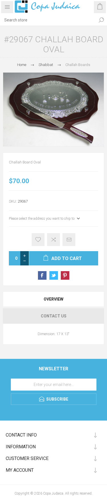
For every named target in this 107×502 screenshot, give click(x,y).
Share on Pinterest (65, 275)
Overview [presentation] (53, 299)
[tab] (53, 299)
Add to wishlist (38, 239)
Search (101, 20)
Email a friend (68, 239)
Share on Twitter (53, 275)
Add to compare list (53, 239)
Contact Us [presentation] (53, 316)
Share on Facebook (42, 275)
